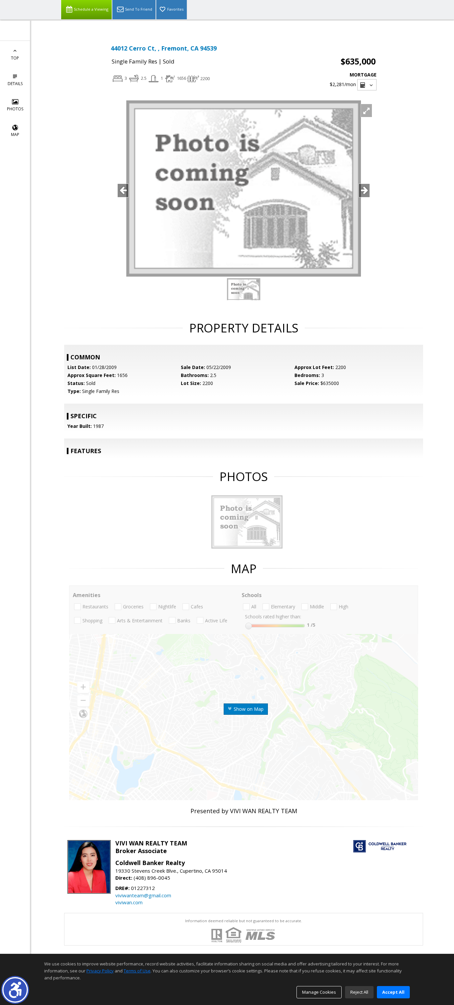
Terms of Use (137, 971)
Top (15, 58)
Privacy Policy (100, 971)
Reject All (359, 992)
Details (15, 83)
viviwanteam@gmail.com (143, 895)
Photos (15, 109)
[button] (15, 990)
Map (15, 134)
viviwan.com (129, 902)
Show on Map (248, 709)
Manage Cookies (319, 992)
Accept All (393, 992)
